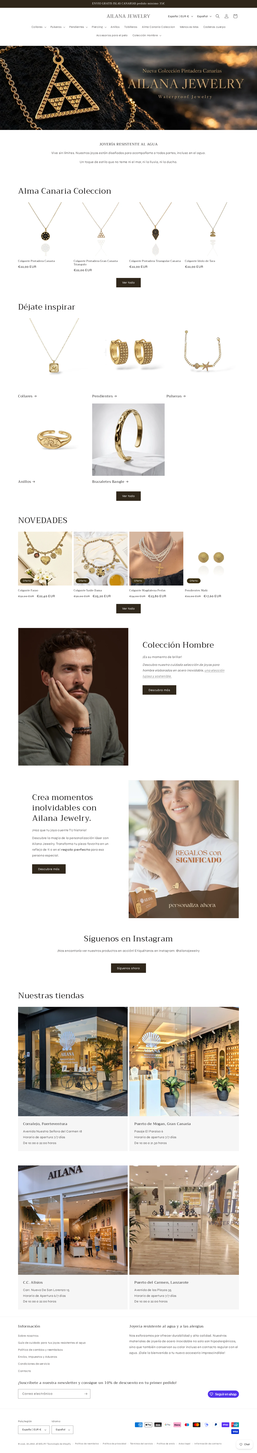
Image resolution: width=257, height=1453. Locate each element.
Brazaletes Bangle (108, 481)
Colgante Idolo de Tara (200, 261)
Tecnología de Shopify (59, 1444)
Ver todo (128, 282)
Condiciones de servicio (34, 1363)
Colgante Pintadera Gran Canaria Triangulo (96, 263)
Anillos (24, 481)
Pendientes (102, 396)
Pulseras (174, 396)
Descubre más (49, 869)
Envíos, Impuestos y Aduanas (37, 1356)
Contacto (24, 1371)
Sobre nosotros (28, 1335)
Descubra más (159, 690)
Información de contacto (207, 1443)
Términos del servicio (141, 1443)
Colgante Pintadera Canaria (36, 261)
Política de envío (166, 1443)
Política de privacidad (114, 1443)
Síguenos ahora (128, 968)
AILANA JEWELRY (37, 1444)
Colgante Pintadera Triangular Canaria (155, 261)
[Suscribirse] (85, 1394)
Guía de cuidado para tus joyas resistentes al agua (52, 1342)
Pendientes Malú (196, 590)
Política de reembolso (87, 1443)
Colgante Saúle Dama (88, 590)
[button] (38, 27)
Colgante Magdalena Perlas (147, 590)
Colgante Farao (28, 590)
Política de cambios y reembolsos (40, 1349)
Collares (25, 396)
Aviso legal (185, 1443)
